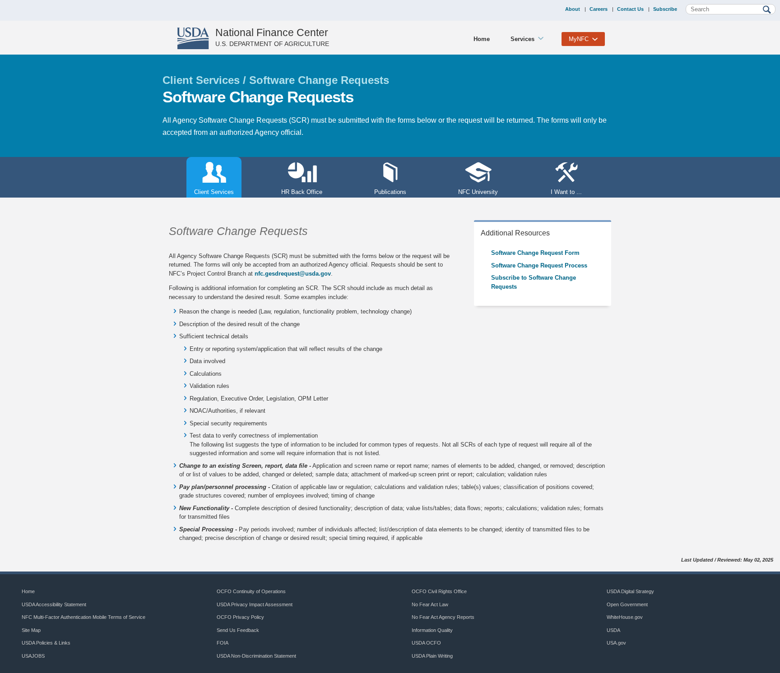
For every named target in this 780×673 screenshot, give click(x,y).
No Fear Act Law (430, 604)
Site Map (31, 630)
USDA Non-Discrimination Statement (256, 656)
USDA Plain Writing (432, 656)
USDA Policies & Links (46, 642)
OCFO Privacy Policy (240, 617)
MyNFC (579, 39)
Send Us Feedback (238, 630)
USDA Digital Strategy (630, 591)
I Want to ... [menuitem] (566, 192)
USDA (613, 630)
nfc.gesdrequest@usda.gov (293, 273)
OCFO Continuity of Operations (251, 591)
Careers (599, 9)
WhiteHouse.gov (625, 617)
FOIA (222, 642)
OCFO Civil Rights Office (439, 591)
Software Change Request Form (535, 252)
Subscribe (665, 9)
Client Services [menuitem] (210, 192)
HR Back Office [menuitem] (301, 192)
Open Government (627, 604)
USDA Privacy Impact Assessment (254, 604)
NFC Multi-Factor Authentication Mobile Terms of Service (83, 617)
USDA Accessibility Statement (54, 604)
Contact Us (630, 9)
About (572, 9)
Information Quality (432, 630)
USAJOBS (33, 656)
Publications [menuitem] (390, 192)
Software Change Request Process (539, 265)
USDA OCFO (426, 642)
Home (482, 39)
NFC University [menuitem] (478, 192)
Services (522, 39)
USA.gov (616, 642)
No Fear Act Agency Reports (443, 617)
